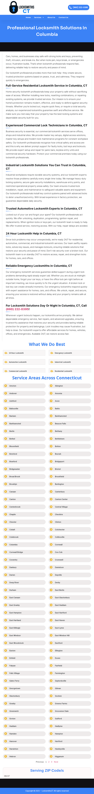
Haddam (12, 726)
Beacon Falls (60, 424)
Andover (13, 393)
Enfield (12, 658)
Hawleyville (60, 749)
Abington (59, 386)
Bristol (58, 469)
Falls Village (14, 673)
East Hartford (60, 613)
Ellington (58, 651)
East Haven (60, 620)
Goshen (58, 696)
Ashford (12, 401)
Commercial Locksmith (18, 371)
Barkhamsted (60, 416)
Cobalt (12, 530)
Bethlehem (59, 439)
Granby (12, 703)
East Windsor (15, 635)
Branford (13, 461)
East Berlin (59, 590)
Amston (12, 386)
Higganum (59, 756)
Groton (12, 719)
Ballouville (13, 409)
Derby (57, 582)
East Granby (14, 605)
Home (28, 17)
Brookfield (59, 476)
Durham (12, 590)
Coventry (13, 560)
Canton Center (61, 499)
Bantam (12, 416)
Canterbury (60, 492)
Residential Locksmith (63, 371)
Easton (12, 651)
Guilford (58, 719)
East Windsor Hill (62, 635)
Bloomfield (14, 446)
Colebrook (13, 537)
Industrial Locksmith (63, 362)
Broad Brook (14, 476)
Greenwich (14, 711)
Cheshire (59, 514)
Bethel (12, 439)
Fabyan (12, 666)
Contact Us (63, 17)
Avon (57, 401)
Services (37, 17)
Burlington (59, 484)
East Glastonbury (62, 598)
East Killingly (14, 628)
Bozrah (58, 454)
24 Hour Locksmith (16, 353)
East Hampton (15, 613)
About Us (51, 17)
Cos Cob (58, 552)
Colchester (60, 530)
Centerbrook (14, 507)
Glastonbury (14, 696)
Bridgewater (14, 469)
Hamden (13, 734)
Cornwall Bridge (16, 552)
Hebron (12, 756)
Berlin (11, 431)
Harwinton (13, 749)
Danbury (12, 567)
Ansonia (58, 393)
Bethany (58, 431)
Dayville (58, 575)
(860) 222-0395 (17, 309)
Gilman (58, 688)
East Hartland (15, 620)
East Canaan (14, 598)
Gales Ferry (14, 681)
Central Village (61, 507)
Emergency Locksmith (63, 353)
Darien (12, 575)
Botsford (13, 454)
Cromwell (59, 560)
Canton (12, 499)
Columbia (13, 545)
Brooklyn (13, 484)
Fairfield (58, 666)
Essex (57, 658)
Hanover (13, 741)
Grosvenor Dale (62, 711)
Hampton (59, 734)
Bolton (58, 446)
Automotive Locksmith (17, 362)
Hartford (58, 741)
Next (56, 762)
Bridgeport (59, 461)
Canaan (12, 492)
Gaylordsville (60, 681)
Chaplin (12, 514)
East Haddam (60, 605)
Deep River (14, 582)
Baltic (57, 409)
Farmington (60, 673)
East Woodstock (16, 643)
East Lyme (59, 628)
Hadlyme (58, 726)
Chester (12, 522)
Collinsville (59, 537)
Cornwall (58, 545)
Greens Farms (61, 703)
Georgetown (14, 688)
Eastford (58, 643)
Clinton (58, 522)
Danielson (59, 567)
